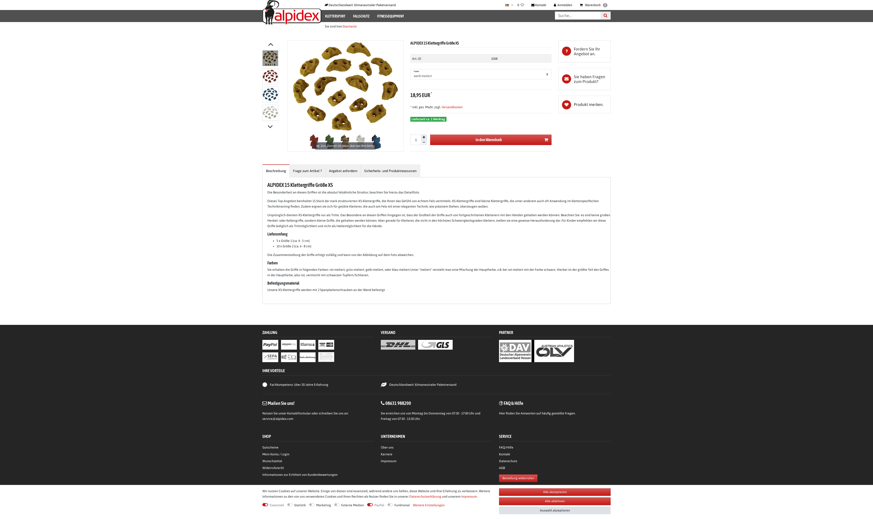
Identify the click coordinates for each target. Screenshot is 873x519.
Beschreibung (276, 171)
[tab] (584, 51)
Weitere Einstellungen (429, 505)
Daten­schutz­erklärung (425, 496)
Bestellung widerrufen (518, 478)
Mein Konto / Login (275, 454)
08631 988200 (398, 403)
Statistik (300, 505)
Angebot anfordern (343, 171)
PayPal (379, 505)
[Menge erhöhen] (424, 137)
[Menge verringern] (424, 142)
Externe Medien (352, 505)
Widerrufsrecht (273, 468)
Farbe (416, 71)
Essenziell (277, 505)
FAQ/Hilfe (506, 447)
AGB (502, 468)
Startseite (350, 26)
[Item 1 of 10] (273, 86)
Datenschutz (508, 461)
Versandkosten (452, 107)
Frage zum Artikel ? (307, 171)
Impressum (388, 461)
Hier (502, 413)
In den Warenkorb (489, 139)
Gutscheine (270, 447)
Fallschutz (361, 16)
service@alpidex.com (277, 419)
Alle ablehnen (555, 501)
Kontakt (504, 454)
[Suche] (605, 16)
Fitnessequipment (390, 16)
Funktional (402, 505)
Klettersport (335, 16)
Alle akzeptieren (555, 492)
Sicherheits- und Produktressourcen (390, 171)
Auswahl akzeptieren (555, 510)
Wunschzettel (272, 461)
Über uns (387, 447)
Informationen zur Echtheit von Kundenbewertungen (300, 474)
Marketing (323, 505)
